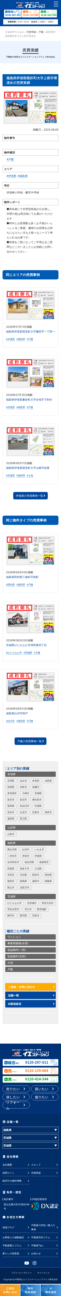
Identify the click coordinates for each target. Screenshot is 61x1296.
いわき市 (39, 849)
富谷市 (10, 799)
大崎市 (25, 793)
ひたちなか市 (14, 903)
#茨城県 (28, 652)
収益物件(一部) (16, 950)
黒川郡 (23, 818)
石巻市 (35, 812)
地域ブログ (8, 1227)
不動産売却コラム (40, 1237)
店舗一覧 (13, 995)
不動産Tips (37, 1245)
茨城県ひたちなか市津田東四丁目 (26, 645)
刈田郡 (48, 780)
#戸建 (10, 159)
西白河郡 (12, 849)
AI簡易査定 (14, 1004)
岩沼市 (23, 799)
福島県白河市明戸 (17, 713)
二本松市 (12, 856)
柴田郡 (10, 806)
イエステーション (14, 32)
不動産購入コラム (12, 1245)
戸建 (41, 32)
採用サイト (8, 1172)
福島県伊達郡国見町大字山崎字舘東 (27, 468)
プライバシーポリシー (22, 1273)
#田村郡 (10, 584)
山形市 (10, 834)
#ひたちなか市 (14, 652)
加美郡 (10, 787)
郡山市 (10, 887)
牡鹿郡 (38, 806)
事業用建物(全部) (17, 943)
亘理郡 (10, 780)
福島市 (35, 881)
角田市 (48, 812)
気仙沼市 (24, 806)
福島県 (11, 843)
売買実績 (31, 32)
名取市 (23, 787)
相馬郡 (23, 881)
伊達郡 (38, 856)
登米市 (10, 812)
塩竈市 (35, 787)
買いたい (41, 1089)
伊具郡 (35, 780)
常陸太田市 (13, 909)
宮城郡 (38, 793)
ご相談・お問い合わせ (21, 987)
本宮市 (10, 874)
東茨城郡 (41, 909)
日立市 (28, 909)
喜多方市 (24, 868)
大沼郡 (38, 868)
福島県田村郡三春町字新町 (22, 577)
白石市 (23, 812)
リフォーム (13, 1105)
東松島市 (37, 799)
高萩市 (35, 915)
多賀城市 (12, 793)
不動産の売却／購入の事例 (43, 1227)
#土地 (30, 475)
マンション (14, 937)
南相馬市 (44, 862)
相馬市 (10, 881)
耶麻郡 (48, 881)
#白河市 (10, 721)
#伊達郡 (11, 176)
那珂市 (10, 915)
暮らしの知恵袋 (11, 1253)
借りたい (41, 1097)
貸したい (13, 1097)
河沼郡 (23, 874)
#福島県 (23, 176)
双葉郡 (10, 868)
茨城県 (11, 896)
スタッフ (36, 1164)
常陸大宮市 (48, 903)
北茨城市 (31, 903)
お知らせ (36, 1253)
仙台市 (23, 780)
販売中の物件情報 (12, 1180)
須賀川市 (24, 887)
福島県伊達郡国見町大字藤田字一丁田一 (30, 331)
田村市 (35, 874)
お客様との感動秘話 (13, 1237)
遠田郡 (10, 818)
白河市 (25, 849)
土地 (10, 962)
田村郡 (48, 874)
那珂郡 (23, 915)
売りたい (13, 1089)
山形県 (11, 827)
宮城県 (11, 774)
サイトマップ (43, 1273)
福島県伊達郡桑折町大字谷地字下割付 (29, 399)
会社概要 (7, 1164)
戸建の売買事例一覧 (29, 741)
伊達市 (25, 856)
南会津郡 (29, 862)
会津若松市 (13, 862)
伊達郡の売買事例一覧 (29, 495)
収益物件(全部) (16, 956)
